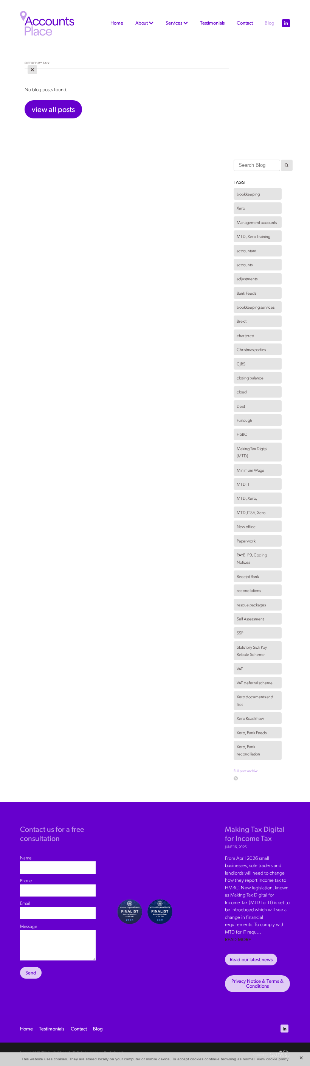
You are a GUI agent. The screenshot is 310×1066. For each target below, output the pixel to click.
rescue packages (251, 605)
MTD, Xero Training (253, 236)
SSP (240, 633)
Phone (26, 880)
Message (28, 926)
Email (25, 903)
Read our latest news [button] (251, 959)
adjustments (247, 278)
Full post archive (246, 770)
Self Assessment (250, 619)
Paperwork (246, 541)
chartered (245, 335)
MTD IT (243, 484)
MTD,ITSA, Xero (251, 512)
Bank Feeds (246, 293)
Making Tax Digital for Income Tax (255, 833)
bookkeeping (248, 194)
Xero (241, 208)
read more (238, 939)
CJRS (241, 364)
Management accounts (257, 222)
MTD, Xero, (247, 498)
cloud (242, 392)
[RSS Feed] (236, 778)
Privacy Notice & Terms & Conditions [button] (257, 983)
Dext (241, 406)
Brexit (241, 321)
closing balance (250, 378)
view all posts (53, 109)
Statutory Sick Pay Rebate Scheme (252, 650)
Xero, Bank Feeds (252, 732)
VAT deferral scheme (255, 682)
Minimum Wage (250, 470)
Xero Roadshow (250, 718)
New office (246, 526)
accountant (246, 250)
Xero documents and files (255, 700)
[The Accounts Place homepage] (47, 23)
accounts (245, 264)
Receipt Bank (248, 576)
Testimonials (212, 23)
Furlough (244, 420)
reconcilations (249, 590)
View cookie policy (272, 1059)
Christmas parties (251, 349)
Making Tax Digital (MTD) (252, 452)
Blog (269, 23)
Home (116, 23)
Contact (245, 23)
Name (25, 857)
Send (30, 973)
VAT (240, 668)
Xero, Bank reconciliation (248, 750)
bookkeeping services (255, 307)
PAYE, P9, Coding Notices (252, 558)
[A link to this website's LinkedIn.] (286, 23)
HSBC (242, 434)
